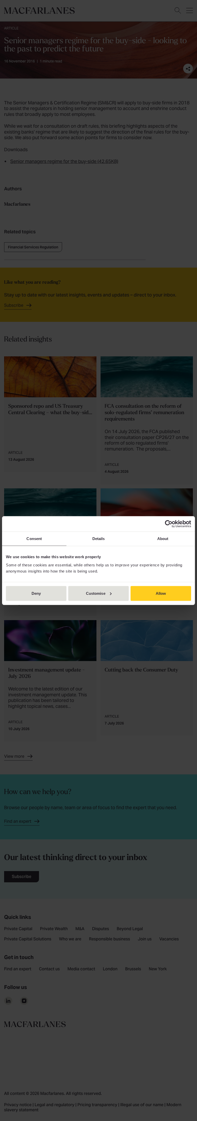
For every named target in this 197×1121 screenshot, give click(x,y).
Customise (95, 593)
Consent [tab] (34, 538)
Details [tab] (98, 538)
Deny (36, 593)
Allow (161, 593)
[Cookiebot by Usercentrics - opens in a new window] (168, 524)
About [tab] (163, 538)
